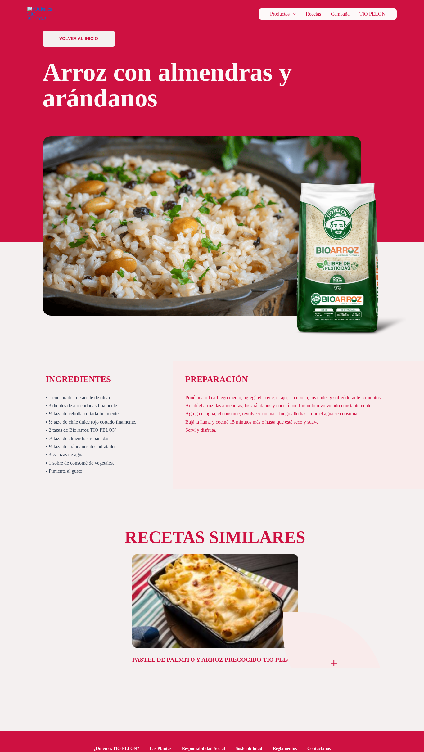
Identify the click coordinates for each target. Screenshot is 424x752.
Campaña (340, 13)
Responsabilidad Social (203, 748)
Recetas (313, 13)
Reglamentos (285, 748)
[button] (293, 13)
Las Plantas (160, 748)
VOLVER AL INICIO (78, 38)
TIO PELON (372, 13)
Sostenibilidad (249, 748)
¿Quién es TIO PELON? (116, 748)
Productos (280, 13)
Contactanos (319, 748)
